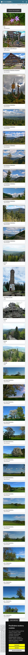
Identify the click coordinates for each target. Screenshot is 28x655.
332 (1, 650)
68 (0, 629)
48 (2, 627)
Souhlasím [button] (16, 645)
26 (0, 626)
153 (3, 635)
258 (3, 644)
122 (1, 632)
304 (5, 648)
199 (5, 639)
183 (3, 637)
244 (5, 642)
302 (1, 648)
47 (0, 627)
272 (1, 645)
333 (3, 650)
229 (5, 641)
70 (3, 629)
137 (1, 634)
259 (5, 644)
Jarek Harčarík (7, 28)
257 (1, 644)
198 (3, 639)
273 (3, 645)
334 (5, 650)
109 (5, 631)
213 (3, 640)
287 (1, 646)
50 (4, 627)
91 (3, 630)
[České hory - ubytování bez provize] (7, 1)
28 (3, 626)
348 (3, 651)
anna (5, 264)
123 (3, 632)
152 (1, 635)
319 (5, 649)
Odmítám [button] (17, 647)
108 (3, 631)
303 (3, 648)
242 (1, 642)
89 (1, 630)
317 (1, 649)
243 (3, 642)
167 (1, 636)
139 (5, 634)
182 (1, 637)
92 (5, 630)
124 (5, 632)
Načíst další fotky (14, 620)
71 (4, 629)
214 (5, 640)
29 (4, 626)
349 (5, 651)
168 (3, 636)
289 (5, 646)
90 (2, 630)
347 (1, 651)
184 (5, 637)
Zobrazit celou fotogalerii (14, 10)
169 (5, 636)
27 (2, 626)
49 (3, 627)
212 (1, 640)
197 (1, 639)
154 (5, 635)
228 (3, 641)
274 (5, 645)
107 (1, 631)
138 (3, 634)
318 (3, 649)
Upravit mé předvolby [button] (17, 650)
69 (2, 629)
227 (1, 641)
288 (3, 646)
